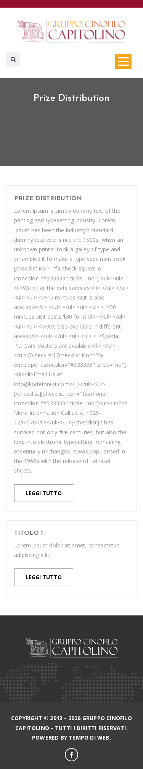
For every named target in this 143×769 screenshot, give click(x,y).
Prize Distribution (48, 199)
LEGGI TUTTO (44, 493)
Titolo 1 (28, 533)
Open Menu (123, 61)
